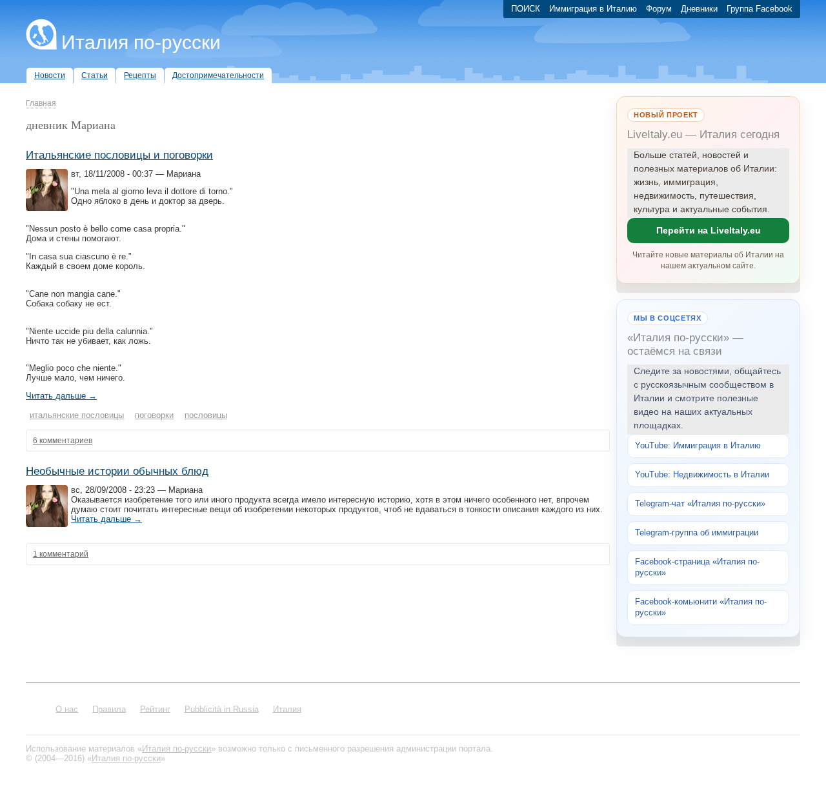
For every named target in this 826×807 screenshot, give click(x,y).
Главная (41, 103)
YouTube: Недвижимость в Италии (702, 474)
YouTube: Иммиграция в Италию (698, 445)
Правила (109, 708)
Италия (287, 708)
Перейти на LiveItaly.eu (708, 230)
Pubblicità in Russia (222, 708)
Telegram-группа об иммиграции (696, 532)
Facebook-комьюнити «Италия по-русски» (701, 607)
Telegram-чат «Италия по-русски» (700, 503)
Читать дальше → (61, 396)
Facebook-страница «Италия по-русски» (697, 567)
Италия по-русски (141, 42)
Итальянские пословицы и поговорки (119, 155)
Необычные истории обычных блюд (117, 471)
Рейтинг (155, 708)
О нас (66, 708)
